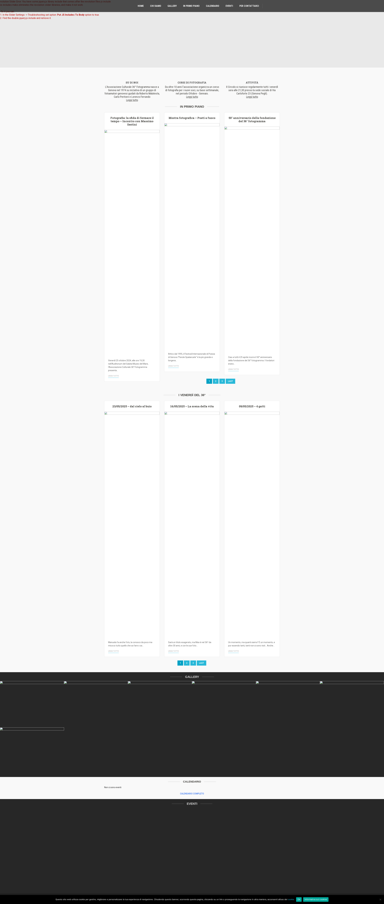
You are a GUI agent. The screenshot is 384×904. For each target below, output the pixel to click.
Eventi (229, 6)
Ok (299, 899)
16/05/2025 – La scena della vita (192, 406)
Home (141, 6)
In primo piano (191, 6)
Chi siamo (155, 6)
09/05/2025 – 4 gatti (252, 406)
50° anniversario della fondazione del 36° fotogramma (252, 119)
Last (230, 381)
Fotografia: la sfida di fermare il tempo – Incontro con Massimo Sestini (132, 121)
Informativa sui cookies (316, 899)
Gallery (172, 6)
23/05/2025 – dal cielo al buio (132, 406)
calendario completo (192, 793)
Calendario (212, 6)
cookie (291, 899)
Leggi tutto (113, 376)
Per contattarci (249, 6)
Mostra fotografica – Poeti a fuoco (192, 118)
